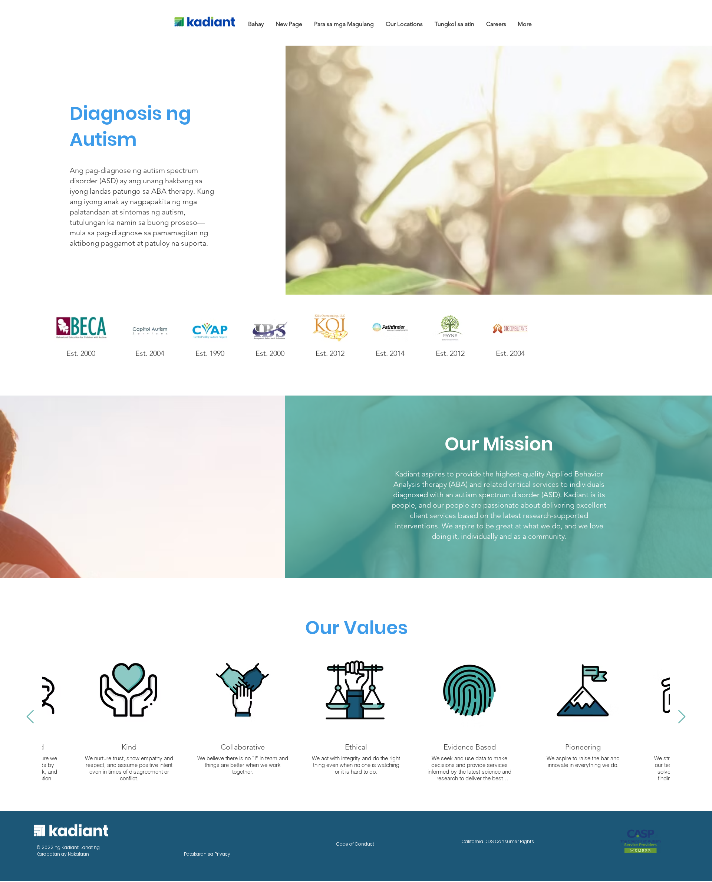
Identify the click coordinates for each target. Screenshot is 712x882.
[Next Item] (682, 717)
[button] (344, 24)
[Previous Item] (30, 717)
